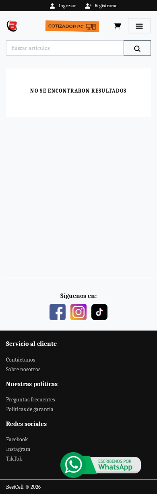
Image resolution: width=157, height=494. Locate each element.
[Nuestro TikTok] (99, 311)
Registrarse (106, 5)
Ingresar (67, 5)
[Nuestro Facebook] (58, 311)
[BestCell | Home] (13, 26)
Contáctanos (20, 360)
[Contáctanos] (100, 465)
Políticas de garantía (30, 409)
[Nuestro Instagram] (78, 311)
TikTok (14, 459)
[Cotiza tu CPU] (74, 26)
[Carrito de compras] (118, 25)
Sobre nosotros (23, 369)
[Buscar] (137, 48)
